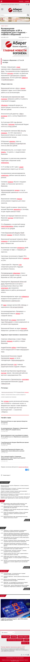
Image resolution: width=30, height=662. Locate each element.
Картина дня (5, 636)
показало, (4, 133)
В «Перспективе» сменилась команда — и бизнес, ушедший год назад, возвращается (15, 551)
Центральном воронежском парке (13, 97)
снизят (21, 167)
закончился (17, 209)
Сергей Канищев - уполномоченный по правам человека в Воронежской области (14, 574)
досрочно (4, 99)
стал (20, 264)
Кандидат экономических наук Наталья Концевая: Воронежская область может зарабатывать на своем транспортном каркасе (15, 497)
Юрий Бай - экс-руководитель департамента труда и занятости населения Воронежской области (16, 583)
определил (4, 288)
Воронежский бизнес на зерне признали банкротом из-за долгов (14, 422)
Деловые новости (23, 636)
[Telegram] (28, 470)
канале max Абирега (23, 466)
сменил (23, 88)
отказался (4, 241)
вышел (12, 358)
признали (24, 328)
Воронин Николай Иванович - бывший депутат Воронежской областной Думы (14, 580)
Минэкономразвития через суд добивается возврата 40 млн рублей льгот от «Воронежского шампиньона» (15, 436)
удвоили (19, 199)
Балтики (4, 124)
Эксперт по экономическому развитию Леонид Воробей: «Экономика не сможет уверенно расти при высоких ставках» (16, 561)
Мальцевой (8, 322)
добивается (25, 296)
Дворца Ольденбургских (18, 143)
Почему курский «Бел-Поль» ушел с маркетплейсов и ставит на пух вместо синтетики (16, 554)
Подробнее (26, 588)
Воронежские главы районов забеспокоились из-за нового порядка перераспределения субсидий (15, 504)
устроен (6, 401)
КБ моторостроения (16, 307)
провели (10, 182)
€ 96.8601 (27, 1)
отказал (13, 320)
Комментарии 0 (6, 475)
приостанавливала (7, 226)
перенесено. (5, 162)
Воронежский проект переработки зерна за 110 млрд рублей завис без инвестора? (16, 507)
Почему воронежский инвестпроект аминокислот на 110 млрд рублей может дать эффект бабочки (16, 548)
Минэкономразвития (7, 190)
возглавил (25, 379)
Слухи (2, 501)
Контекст (3, 595)
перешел (10, 341)
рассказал (27, 392)
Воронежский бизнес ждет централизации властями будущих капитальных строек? (15, 517)
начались (12, 141)
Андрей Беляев (6, 347)
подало (17, 190)
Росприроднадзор (7, 273)
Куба (3, 184)
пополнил (11, 124)
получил (10, 218)
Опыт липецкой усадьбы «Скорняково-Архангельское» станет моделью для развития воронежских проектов (13, 458)
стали (18, 67)
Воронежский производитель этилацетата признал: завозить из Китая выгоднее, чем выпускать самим (15, 494)
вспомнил (4, 116)
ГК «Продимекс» (6, 224)
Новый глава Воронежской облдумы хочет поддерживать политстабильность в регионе (12, 450)
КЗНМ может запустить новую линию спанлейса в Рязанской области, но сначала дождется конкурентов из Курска (16, 557)
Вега (25, 239)
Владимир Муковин (20, 392)
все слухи (27, 520)
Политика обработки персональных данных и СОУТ (13, 647)
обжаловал (16, 273)
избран (13, 347)
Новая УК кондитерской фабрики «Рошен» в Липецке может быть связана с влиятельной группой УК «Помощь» (16, 513)
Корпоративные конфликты (15, 639)
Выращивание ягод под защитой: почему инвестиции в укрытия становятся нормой (16, 538)
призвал (9, 235)
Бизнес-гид (25, 643)
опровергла (21, 247)
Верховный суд (6, 320)
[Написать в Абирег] (28, 4)
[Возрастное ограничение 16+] (1, 1)
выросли (26, 258)
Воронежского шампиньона (10, 301)
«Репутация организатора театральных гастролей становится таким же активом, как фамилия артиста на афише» (16, 544)
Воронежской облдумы (12, 233)
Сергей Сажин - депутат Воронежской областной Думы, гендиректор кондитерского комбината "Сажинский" (16, 586)
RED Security (22, 131)
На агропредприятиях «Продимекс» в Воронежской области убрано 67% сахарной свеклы (14, 429)
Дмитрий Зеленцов (7, 364)
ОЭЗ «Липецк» (22, 305)
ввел (4, 305)
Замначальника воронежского (7, 392)
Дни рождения (4, 571)
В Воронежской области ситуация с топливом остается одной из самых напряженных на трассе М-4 (15, 489)
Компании (13, 660)
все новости (26, 567)
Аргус (17, 88)
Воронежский (5, 88)
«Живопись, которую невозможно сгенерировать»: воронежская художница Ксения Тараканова (15, 531)
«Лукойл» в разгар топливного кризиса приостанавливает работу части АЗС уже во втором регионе (14, 492)
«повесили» (5, 175)
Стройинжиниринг (7, 80)
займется (25, 77)
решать (3, 152)
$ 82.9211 (21, 1)
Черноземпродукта (17, 360)
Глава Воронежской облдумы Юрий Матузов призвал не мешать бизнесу (15, 443)
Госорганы (17, 660)
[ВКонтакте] (26, 470)
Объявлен (4, 105)
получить (10, 73)
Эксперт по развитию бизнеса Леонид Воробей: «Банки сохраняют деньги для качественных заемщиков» (16, 541)
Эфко (21, 114)
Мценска (24, 347)
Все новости (4, 632)
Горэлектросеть (16, 379)
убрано (18, 313)
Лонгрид (2, 528)
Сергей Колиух (21, 371)
